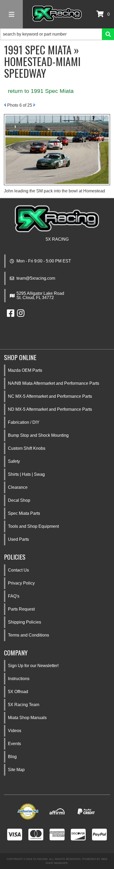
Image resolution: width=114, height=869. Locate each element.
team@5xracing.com (35, 278)
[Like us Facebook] (10, 315)
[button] (57, 34)
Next (34, 104)
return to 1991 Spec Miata (41, 91)
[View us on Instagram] (20, 315)
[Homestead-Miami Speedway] (57, 149)
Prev (5, 104)
